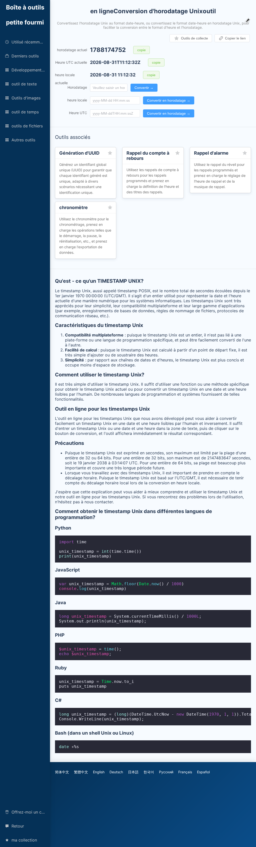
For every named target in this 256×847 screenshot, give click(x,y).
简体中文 (62, 772)
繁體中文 (81, 772)
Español (203, 772)
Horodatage (77, 87)
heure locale (77, 100)
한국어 (149, 772)
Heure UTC (78, 113)
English (98, 772)
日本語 (133, 772)
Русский (166, 772)
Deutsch (116, 772)
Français (185, 772)
